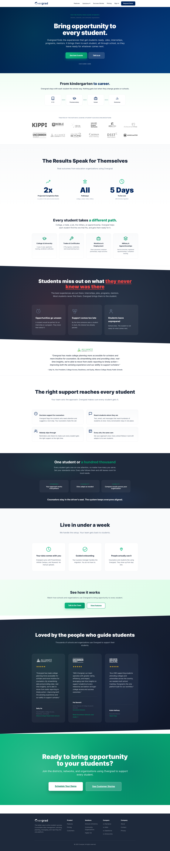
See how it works (76, 55)
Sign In (116, 3)
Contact (123, 827)
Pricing (109, 3)
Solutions (86, 3)
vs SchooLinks (108, 834)
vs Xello (105, 827)
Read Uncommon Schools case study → (83, 716)
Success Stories (98, 3)
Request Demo (128, 3)
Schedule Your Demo (65, 786)
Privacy (123, 831)
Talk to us (96, 55)
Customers (70, 831)
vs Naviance (107, 824)
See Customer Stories (103, 786)
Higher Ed (88, 833)
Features (77, 3)
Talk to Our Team (74, 605)
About (123, 824)
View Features (96, 605)
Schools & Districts (91, 824)
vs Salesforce (107, 831)
